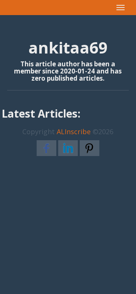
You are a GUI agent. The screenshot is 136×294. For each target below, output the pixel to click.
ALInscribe (74, 131)
